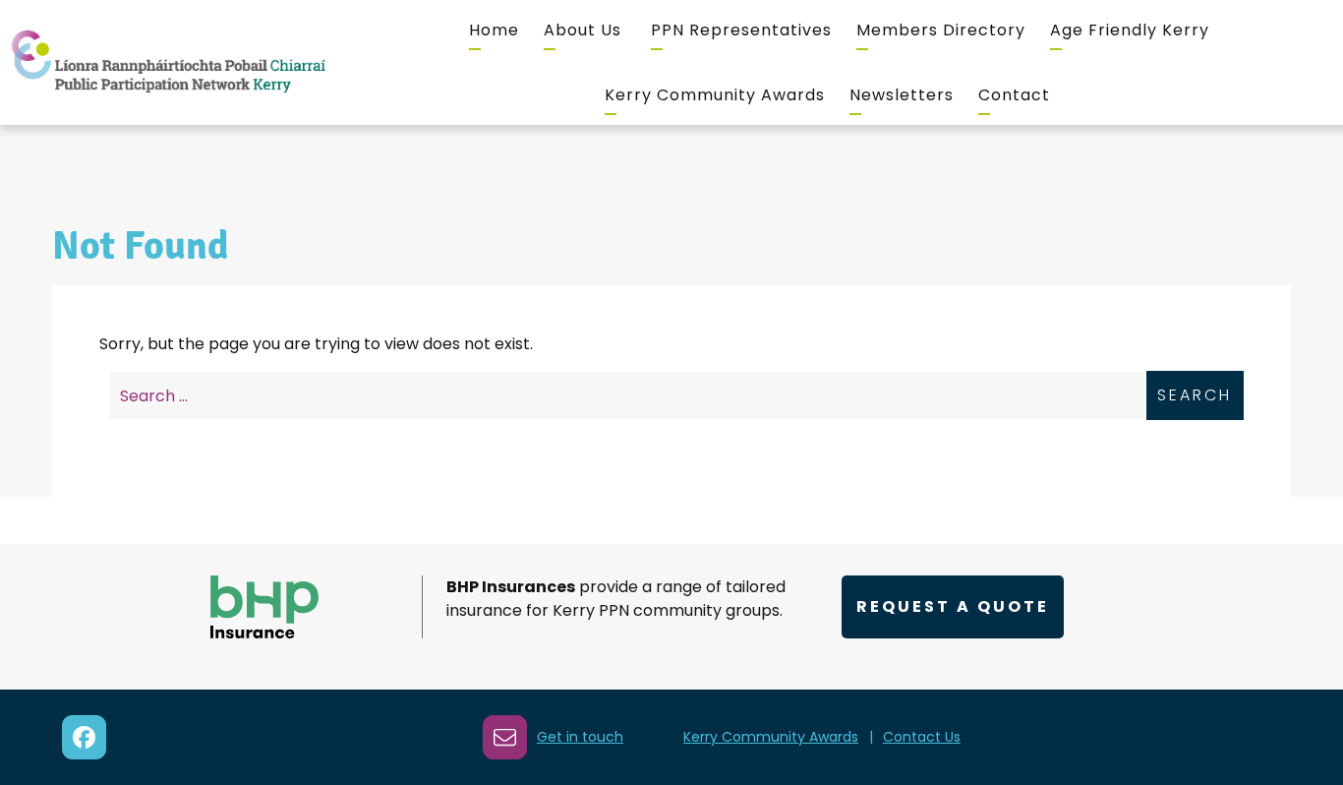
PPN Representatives (741, 30)
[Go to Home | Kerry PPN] (168, 62)
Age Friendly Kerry (1129, 30)
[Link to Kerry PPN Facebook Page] (84, 737)
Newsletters (901, 95)
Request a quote (952, 606)
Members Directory (940, 30)
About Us (582, 30)
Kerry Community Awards (715, 95)
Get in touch (580, 737)
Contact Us (922, 737)
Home (494, 30)
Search (1194, 395)
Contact (1014, 95)
